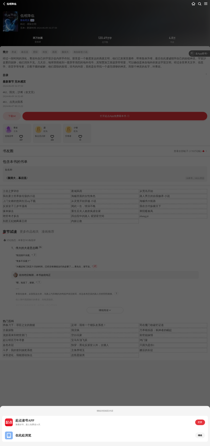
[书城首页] (193, 4)
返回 (4, 4)
